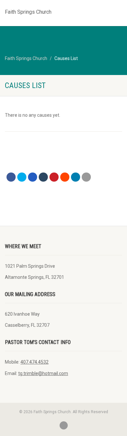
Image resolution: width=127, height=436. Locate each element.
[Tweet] (21, 177)
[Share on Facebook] (11, 177)
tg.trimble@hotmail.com (43, 373)
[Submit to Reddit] (64, 177)
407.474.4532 (35, 362)
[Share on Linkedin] (75, 177)
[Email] (86, 177)
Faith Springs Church (28, 10)
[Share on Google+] (32, 177)
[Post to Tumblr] (43, 177)
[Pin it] (54, 177)
